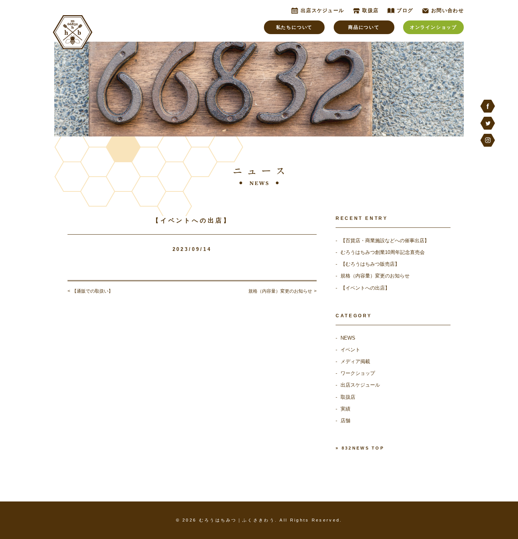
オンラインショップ (433, 27)
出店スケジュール (360, 385)
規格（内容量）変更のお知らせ (375, 276)
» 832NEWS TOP (360, 448)
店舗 (345, 420)
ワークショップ (358, 373)
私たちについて (294, 27)
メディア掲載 (355, 361)
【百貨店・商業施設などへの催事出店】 (385, 240)
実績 (345, 409)
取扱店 (348, 397)
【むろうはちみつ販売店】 (370, 264)
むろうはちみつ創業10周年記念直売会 (383, 252)
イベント (350, 350)
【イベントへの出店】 (365, 288)
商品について (364, 27)
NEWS (348, 338)
